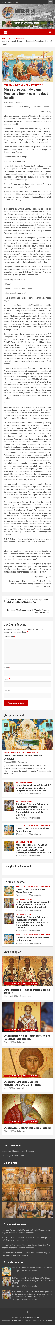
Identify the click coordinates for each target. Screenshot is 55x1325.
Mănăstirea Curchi (33, 1317)
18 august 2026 (22, 834)
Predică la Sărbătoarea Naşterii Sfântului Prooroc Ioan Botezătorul (28, 611)
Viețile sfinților (12, 952)
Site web (7, 690)
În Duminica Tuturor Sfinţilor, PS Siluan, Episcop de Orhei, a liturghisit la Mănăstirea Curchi (27, 600)
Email (7, 679)
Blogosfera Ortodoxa (11, 1245)
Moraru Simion (8, 1237)
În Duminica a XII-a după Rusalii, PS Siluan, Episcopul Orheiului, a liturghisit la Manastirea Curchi (33, 788)
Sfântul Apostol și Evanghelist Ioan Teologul (27, 1128)
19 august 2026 (22, 818)
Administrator (20, 102)
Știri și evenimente (14, 715)
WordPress (47, 1321)
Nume (7, 668)
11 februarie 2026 (11, 996)
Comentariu (9, 637)
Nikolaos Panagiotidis (11, 1230)
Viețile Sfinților (30, 984)
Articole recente (15, 882)
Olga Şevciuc (7, 1253)
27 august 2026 (10, 762)
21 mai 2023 (9, 1042)
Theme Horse (17, 1321)
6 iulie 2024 (8, 102)
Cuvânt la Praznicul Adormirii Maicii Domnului (30, 890)
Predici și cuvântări (13, 85)
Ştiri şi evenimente (33, 85)
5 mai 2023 (8, 1088)
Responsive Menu (50, 2)
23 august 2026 (22, 794)
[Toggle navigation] (5, 32)
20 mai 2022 (9, 1131)
